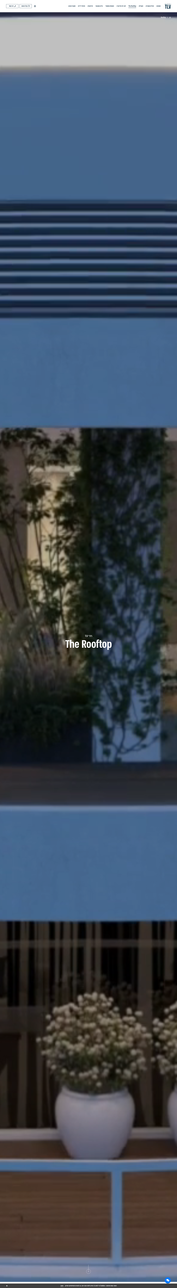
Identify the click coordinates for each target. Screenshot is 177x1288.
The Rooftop (132, 6)
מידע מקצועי (99, 6)
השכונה (158, 6)
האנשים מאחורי (109, 6)
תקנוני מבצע (71, 6)
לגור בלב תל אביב (121, 6)
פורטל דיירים (81, 6)
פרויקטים (90, 6)
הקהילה (141, 6)
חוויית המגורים (150, 6)
